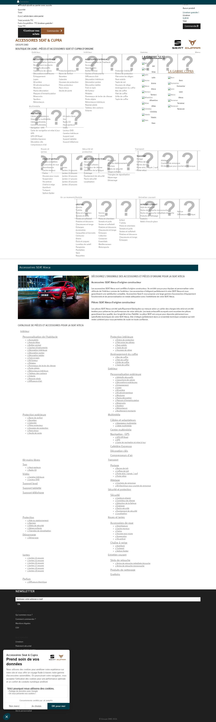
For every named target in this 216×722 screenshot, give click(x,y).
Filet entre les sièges (124, 77)
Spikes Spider (48, 193)
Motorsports (104, 247)
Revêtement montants (42, 65)
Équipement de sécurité (94, 176)
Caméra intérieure (70, 133)
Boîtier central (91, 71)
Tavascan (181, 109)
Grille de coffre (121, 96)
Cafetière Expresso (38, 139)
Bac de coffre (121, 91)
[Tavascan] (173, 106)
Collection (103, 236)
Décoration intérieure (94, 79)
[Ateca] (145, 86)
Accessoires (81, 230)
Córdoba (153, 112)
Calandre (63, 79)
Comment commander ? (25, 619)
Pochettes (80, 250)
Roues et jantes (116, 517)
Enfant (122, 220)
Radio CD (67, 122)
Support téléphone (70, 142)
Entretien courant (117, 555)
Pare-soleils (120, 79)
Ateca (153, 89)
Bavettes (63, 77)
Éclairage (88, 173)
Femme (101, 213)
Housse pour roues (51, 176)
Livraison (19, 642)
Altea (153, 106)
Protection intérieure (123, 71)
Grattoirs (143, 219)
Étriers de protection (124, 74)
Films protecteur (66, 85)
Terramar (180, 103)
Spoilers (36, 99)
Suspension (48, 179)
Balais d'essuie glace (148, 221)
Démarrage (112, 180)
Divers (78, 239)
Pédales (88, 94)
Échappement (39, 77)
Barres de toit (142, 165)
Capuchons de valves (42, 71)
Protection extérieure (67, 71)
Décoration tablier (93, 85)
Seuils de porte (65, 91)
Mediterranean (105, 244)
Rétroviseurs (38, 102)
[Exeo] (145, 120)
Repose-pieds (91, 105)
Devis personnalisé (23, 711)
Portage (140, 159)
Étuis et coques (82, 242)
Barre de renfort (66, 74)
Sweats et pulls (82, 216)
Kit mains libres (69, 116)
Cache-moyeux (49, 170)
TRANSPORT (141, 156)
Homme (79, 207)
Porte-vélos (141, 170)
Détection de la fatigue (94, 170)
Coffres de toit (143, 162)
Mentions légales (22, 624)
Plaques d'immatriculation (44, 94)
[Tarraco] (146, 92)
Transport (113, 460)
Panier (185, 5)
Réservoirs (37, 96)
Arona (153, 83)
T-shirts (79, 210)
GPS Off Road (36, 136)
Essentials (103, 242)
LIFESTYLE (79, 204)
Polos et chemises (83, 213)
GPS (32, 133)
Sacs (78, 253)
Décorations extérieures (43, 74)
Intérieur (24, 331)
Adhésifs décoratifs (41, 68)
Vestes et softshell (84, 219)
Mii (153, 66)
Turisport (46, 190)
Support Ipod (68, 136)
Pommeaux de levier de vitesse (98, 96)
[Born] (171, 78)
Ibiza (153, 72)
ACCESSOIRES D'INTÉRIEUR (96, 59)
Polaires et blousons (84, 222)
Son (64, 119)
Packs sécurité (90, 179)
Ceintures (80, 236)
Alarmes (111, 166)
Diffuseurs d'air (91, 77)
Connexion (24, 2)
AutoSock (47, 188)
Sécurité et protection (119, 490)
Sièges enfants (114, 172)
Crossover (103, 239)
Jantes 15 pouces (69, 173)
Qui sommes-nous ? (24, 615)
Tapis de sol (120, 82)
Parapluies (80, 247)
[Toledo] (146, 115)
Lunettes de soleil (83, 244)
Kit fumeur (89, 91)
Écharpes (80, 227)
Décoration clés (37, 142)
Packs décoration (40, 91)
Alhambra (153, 100)
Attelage (164, 160)
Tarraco (153, 95)
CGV (17, 628)
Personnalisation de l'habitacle (97, 62)
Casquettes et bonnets (85, 233)
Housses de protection (68, 82)
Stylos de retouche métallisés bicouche (157, 213)
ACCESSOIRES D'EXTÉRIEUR (44, 59)
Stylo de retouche (147, 207)
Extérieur (112, 369)
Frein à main (90, 88)
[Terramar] (173, 100)
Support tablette (69, 139)
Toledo (153, 117)
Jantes (64, 167)
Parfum (180, 212)
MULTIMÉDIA (36, 113)
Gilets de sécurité (115, 169)
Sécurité (87, 162)
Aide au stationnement (117, 163)
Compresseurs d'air (39, 145)
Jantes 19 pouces (69, 185)
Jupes (35, 79)
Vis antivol (47, 182)
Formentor (181, 86)
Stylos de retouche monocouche (154, 210)
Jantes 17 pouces (69, 179)
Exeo (153, 123)
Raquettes (80, 256)
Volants (88, 111)
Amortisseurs (48, 168)
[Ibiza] (145, 69)
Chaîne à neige (49, 185)
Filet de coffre (121, 94)
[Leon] (171, 89)
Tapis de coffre (121, 99)
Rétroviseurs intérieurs (95, 102)
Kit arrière (37, 82)
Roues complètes (50, 162)
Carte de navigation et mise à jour (45, 131)
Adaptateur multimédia (40, 119)
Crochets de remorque (170, 163)
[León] (145, 75)
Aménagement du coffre (125, 88)
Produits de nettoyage (149, 216)
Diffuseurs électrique (186, 215)
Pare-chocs (64, 88)
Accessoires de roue (51, 165)
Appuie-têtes (90, 68)
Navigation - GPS (37, 128)
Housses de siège (123, 85)
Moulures (37, 88)
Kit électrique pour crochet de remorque (178, 166)
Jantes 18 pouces (69, 182)
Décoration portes (93, 82)
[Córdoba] (146, 109)
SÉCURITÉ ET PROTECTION (94, 159)
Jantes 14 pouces (69, 170)
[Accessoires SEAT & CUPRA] (186, 49)
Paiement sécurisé (23, 646)
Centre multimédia (38, 125)
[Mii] (144, 63)
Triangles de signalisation (119, 175)
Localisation (89, 182)
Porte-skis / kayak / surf (147, 168)
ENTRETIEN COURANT (148, 204)
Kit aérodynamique (41, 85)
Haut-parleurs (69, 125)
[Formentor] (173, 83)
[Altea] (145, 103)
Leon (181, 92)
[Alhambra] (147, 97)
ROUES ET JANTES (50, 159)
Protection (112, 160)
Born (181, 80)
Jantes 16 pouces (69, 176)
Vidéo (65, 128)
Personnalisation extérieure (44, 62)
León (153, 78)
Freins (45, 173)
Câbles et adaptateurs (40, 116)
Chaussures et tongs (84, 224)
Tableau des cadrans (94, 108)
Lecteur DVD (68, 131)
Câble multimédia (38, 122)
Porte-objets (90, 99)
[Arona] (145, 80)
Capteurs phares (91, 165)
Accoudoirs (90, 65)
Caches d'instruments (94, 74)
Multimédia (114, 415)
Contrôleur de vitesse (93, 168)
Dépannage (112, 177)
